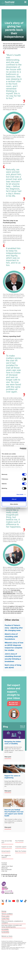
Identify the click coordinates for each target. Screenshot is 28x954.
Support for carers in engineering (12, 777)
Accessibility (5, 929)
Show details (20, 494)
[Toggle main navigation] (25, 2)
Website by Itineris (6, 936)
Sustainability (5, 932)
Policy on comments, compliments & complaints (12, 922)
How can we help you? (6, 841)
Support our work (6, 847)
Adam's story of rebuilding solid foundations (11, 636)
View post (7, 757)
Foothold (7, 2)
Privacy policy (5, 916)
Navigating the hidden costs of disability (12, 743)
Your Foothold (19, 841)
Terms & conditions (7, 914)
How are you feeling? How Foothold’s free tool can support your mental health (13, 813)
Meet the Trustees (20, 851)
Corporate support (20, 847)
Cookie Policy (5, 918)
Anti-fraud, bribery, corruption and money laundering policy (11, 926)
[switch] (24, 479)
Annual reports (5, 851)
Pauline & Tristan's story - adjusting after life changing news (14, 627)
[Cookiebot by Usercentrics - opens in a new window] (20, 449)
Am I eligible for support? (6, 856)
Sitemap (3, 911)
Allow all (14, 499)
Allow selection (14, 504)
